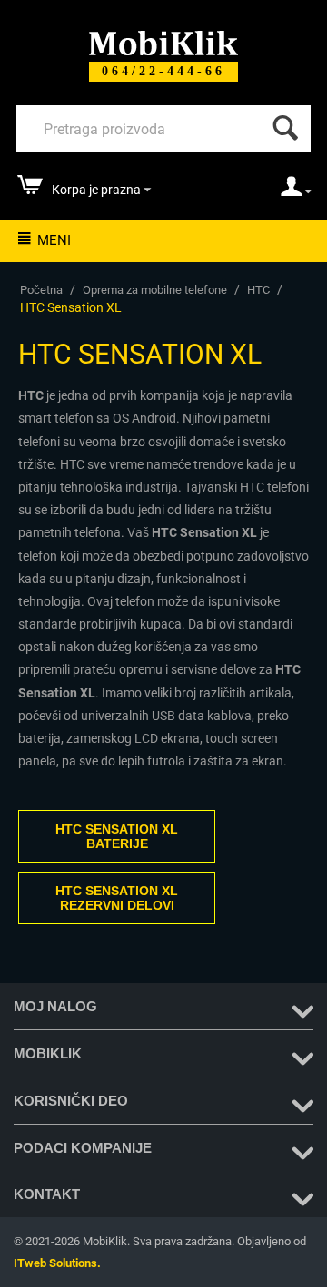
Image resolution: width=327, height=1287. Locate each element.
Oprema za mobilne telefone (155, 290)
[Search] (281, 123)
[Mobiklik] (163, 41)
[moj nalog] (296, 192)
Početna (41, 290)
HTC (258, 290)
